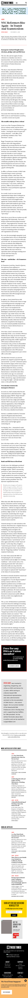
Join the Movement (6, 992)
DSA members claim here (14, 666)
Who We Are (7, 964)
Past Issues (7, 965)
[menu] (16, 3)
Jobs (20, 975)
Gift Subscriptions (8, 976)
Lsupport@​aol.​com (10, 722)
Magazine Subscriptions (7, 975)
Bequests (20, 967)
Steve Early (4, 32)
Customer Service (8, 978)
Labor (2, 19)
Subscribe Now (16, 936)
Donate (20, 964)
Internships (20, 976)
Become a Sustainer (20, 965)
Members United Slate (14, 451)
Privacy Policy (7, 967)
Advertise (20, 968)
